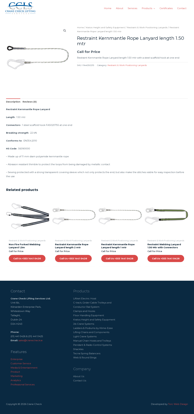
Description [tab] (13, 101)
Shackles (78, 349)
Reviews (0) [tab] (30, 101)
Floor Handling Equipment (88, 315)
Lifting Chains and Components (91, 332)
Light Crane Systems (85, 336)
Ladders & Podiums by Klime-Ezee (93, 328)
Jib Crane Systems (83, 323)
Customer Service (21, 363)
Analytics (16, 380)
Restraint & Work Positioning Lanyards (147, 27)
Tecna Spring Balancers (86, 353)
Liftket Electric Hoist (84, 298)
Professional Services (23, 384)
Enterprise (17, 359)
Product (15, 371)
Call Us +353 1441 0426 (27, 258)
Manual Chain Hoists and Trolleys (92, 340)
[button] (153, 8)
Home (80, 27)
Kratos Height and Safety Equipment (105, 27)
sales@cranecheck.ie (30, 340)
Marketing (16, 376)
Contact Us (79, 380)
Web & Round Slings (84, 357)
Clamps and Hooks (84, 311)
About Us (78, 376)
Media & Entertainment (24, 367)
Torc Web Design (178, 404)
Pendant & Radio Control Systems (92, 344)
